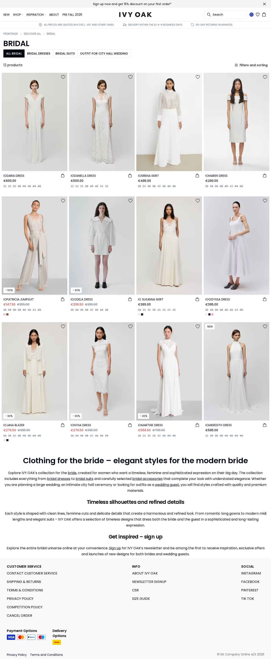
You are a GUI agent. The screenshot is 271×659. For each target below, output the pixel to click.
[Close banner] (264, 4)
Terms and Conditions (46, 655)
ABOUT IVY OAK (145, 573)
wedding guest (167, 484)
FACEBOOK (250, 581)
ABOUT (54, 14)
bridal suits (84, 478)
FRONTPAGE (10, 34)
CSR (135, 590)
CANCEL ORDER (19, 615)
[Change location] (251, 14)
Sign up (115, 548)
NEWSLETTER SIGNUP (149, 581)
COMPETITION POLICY (25, 607)
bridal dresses (58, 478)
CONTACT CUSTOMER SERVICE (32, 573)
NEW (6, 14)
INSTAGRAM (251, 573)
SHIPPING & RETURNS (24, 581)
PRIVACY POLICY (20, 598)
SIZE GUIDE (141, 598)
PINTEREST (250, 590)
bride (72, 472)
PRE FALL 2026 (72, 14)
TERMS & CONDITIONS (25, 590)
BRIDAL (51, 34)
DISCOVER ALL (32, 34)
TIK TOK (247, 598)
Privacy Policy (17, 655)
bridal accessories (147, 478)
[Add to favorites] (63, 77)
